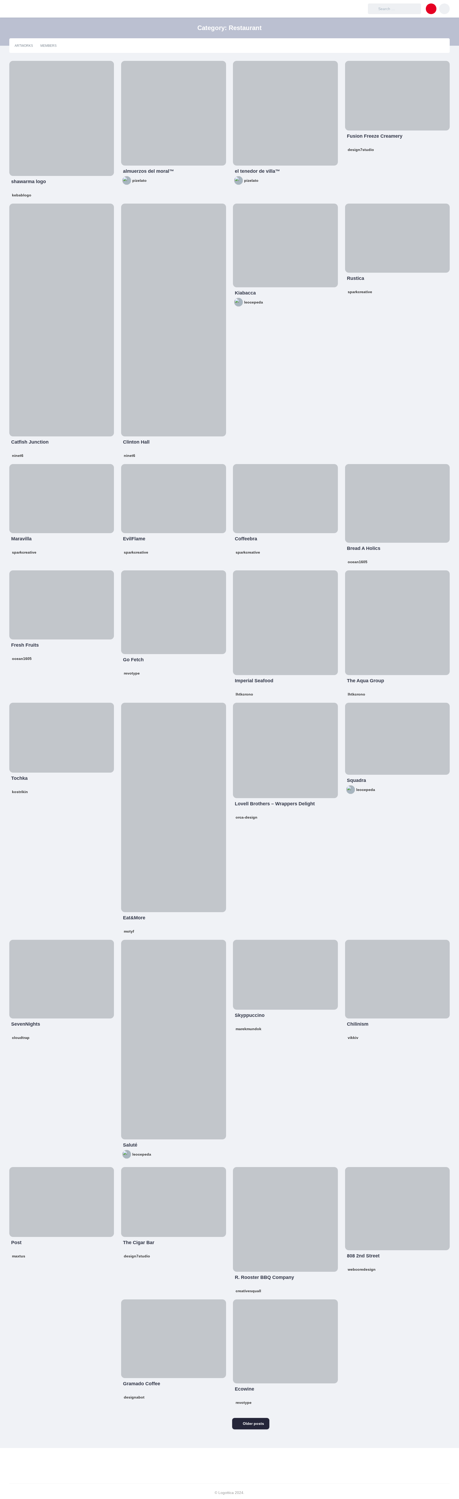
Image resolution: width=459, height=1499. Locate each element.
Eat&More (134, 917)
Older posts (253, 1423)
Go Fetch (133, 659)
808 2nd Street (363, 1255)
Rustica (355, 278)
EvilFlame (134, 538)
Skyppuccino (250, 1015)
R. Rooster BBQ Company (264, 1277)
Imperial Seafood (254, 680)
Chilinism (357, 1024)
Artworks (24, 46)
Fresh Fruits (25, 645)
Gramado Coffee (141, 1383)
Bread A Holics (363, 548)
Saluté (130, 1145)
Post (16, 1242)
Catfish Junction (30, 442)
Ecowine (244, 1389)
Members (48, 46)
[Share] (17, 68)
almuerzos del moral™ (148, 171)
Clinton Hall (136, 442)
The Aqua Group (365, 680)
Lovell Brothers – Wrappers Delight (275, 803)
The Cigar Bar (138, 1242)
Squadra (356, 780)
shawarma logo (28, 181)
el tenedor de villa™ (257, 171)
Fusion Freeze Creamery (374, 136)
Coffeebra (246, 538)
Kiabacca (245, 293)
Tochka (19, 778)
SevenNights (25, 1024)
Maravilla (21, 538)
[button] (431, 8)
